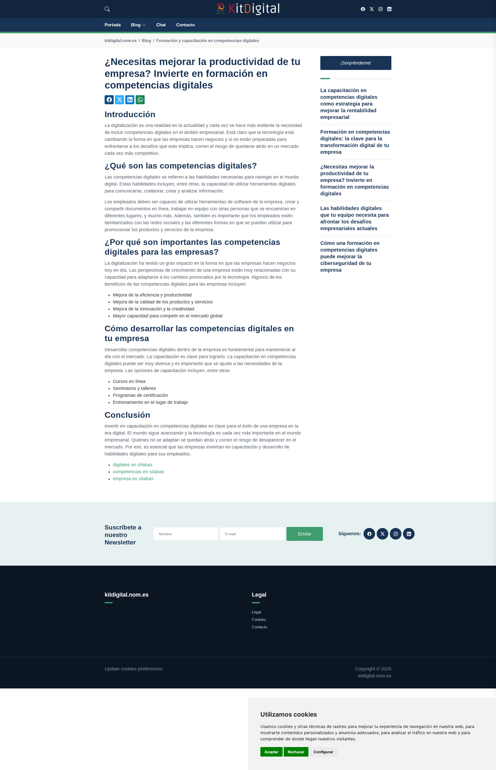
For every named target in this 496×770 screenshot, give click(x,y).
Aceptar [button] (271, 752)
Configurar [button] (323, 752)
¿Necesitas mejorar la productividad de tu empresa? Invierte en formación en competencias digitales (354, 180)
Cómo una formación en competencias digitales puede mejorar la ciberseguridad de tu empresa (349, 256)
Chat (161, 24)
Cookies (259, 619)
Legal (256, 612)
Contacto (185, 24)
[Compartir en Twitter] (119, 99)
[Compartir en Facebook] (109, 99)
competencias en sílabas (138, 471)
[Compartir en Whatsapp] (140, 99)
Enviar (304, 533)
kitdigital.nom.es (121, 40)
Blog (136, 24)
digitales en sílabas (132, 464)
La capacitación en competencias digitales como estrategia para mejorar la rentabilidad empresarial (348, 103)
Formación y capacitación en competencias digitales (207, 40)
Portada (113, 24)
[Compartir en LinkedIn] (129, 99)
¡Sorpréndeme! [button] (355, 63)
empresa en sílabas (133, 478)
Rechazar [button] (296, 752)
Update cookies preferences (133, 668)
